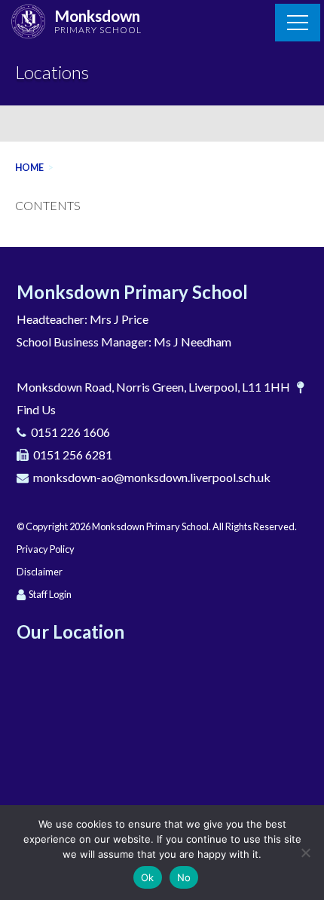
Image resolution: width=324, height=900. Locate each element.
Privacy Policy (46, 549)
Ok (147, 877)
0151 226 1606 (70, 432)
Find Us (36, 409)
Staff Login (50, 594)
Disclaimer (40, 572)
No (184, 877)
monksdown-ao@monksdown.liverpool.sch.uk (152, 477)
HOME (29, 167)
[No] (305, 852)
